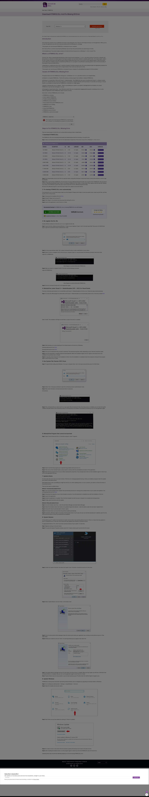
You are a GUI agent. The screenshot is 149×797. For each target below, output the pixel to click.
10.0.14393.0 (45, 156)
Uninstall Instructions (84, 36)
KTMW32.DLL (50, 10)
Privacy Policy (101, 36)
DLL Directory (101, 6)
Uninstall (101, 214)
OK (71, 124)
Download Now (97, 26)
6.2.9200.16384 (45, 171)
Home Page (44, 10)
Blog (106, 6)
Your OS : (48, 26)
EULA (96, 36)
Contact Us (84, 761)
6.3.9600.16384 (45, 175)
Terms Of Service (70, 761)
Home (91, 6)
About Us (64, 761)
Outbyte (78, 36)
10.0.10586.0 (45, 149)
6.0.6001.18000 (45, 162)
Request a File (95, 6)
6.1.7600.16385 (45, 168)
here (62, 196)
